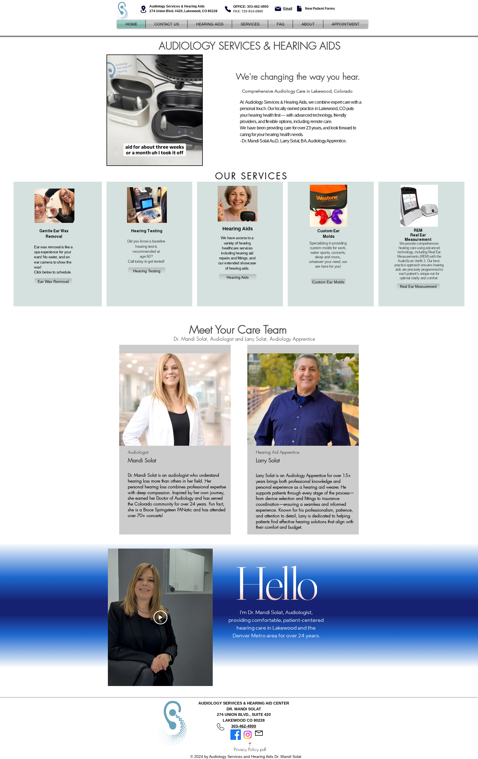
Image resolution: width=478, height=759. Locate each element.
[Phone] (228, 9)
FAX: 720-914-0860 (248, 11)
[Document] (299, 8)
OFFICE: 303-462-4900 (251, 7)
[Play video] (160, 617)
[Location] (143, 9)
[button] (195, 159)
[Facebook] (235, 734)
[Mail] (278, 8)
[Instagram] (247, 734)
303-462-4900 (243, 726)
